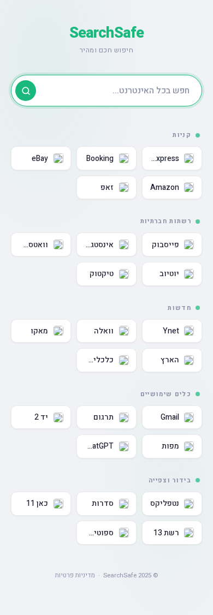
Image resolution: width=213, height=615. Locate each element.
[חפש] (25, 90)
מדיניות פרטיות (75, 575)
